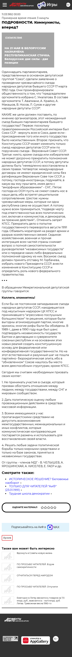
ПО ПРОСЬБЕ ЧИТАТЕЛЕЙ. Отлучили (37, 586)
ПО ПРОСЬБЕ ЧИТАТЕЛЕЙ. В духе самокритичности (35, 565)
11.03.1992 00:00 (11, 14)
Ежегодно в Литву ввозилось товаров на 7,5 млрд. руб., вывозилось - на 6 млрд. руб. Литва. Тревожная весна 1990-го (40, 601)
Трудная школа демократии (29, 493)
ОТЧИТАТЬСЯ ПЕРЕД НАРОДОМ (35, 575)
